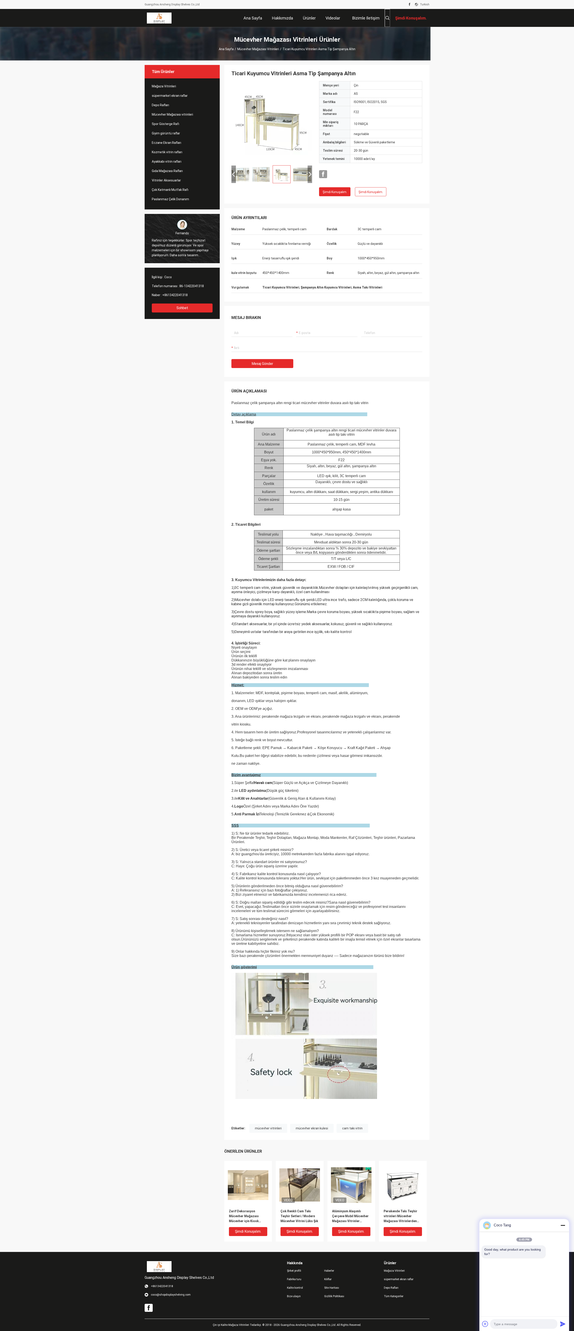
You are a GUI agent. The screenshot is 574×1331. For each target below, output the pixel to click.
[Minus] (562, 1225)
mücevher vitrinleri (268, 1128)
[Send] (562, 1324)
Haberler (329, 1270)
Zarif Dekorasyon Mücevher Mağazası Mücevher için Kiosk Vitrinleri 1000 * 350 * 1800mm (244, 1216)
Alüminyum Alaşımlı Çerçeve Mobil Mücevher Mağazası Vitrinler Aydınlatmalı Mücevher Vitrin (350, 1216)
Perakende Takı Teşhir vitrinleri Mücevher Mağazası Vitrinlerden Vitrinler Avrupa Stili (400, 1216)
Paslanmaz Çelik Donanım (170, 199)
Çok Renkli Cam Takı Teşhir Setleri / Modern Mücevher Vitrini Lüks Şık (299, 1216)
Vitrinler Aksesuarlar (166, 180)
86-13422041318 (191, 286)
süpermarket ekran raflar (170, 95)
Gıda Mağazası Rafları (167, 171)
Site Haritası (331, 1287)
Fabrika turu (294, 1279)
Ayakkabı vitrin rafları (166, 161)
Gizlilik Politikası (334, 1296)
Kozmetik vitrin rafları (167, 152)
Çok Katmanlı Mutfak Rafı (170, 190)
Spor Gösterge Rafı (165, 124)
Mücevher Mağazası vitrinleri (258, 49)
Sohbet (182, 308)
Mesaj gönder (262, 364)
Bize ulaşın (294, 1296)
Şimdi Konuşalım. (335, 192)
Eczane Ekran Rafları (166, 142)
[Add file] (485, 1324)
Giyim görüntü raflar (166, 133)
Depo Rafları (160, 105)
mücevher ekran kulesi (312, 1128)
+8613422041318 (175, 295)
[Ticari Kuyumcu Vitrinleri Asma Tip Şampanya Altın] (271, 121)
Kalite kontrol (295, 1287)
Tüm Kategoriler (393, 1296)
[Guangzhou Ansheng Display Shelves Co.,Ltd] (159, 18)
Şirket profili (294, 1270)
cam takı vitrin (352, 1128)
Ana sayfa (226, 49)
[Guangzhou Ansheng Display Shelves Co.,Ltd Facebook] (409, 4)
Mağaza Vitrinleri (164, 86)
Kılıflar (328, 1279)
